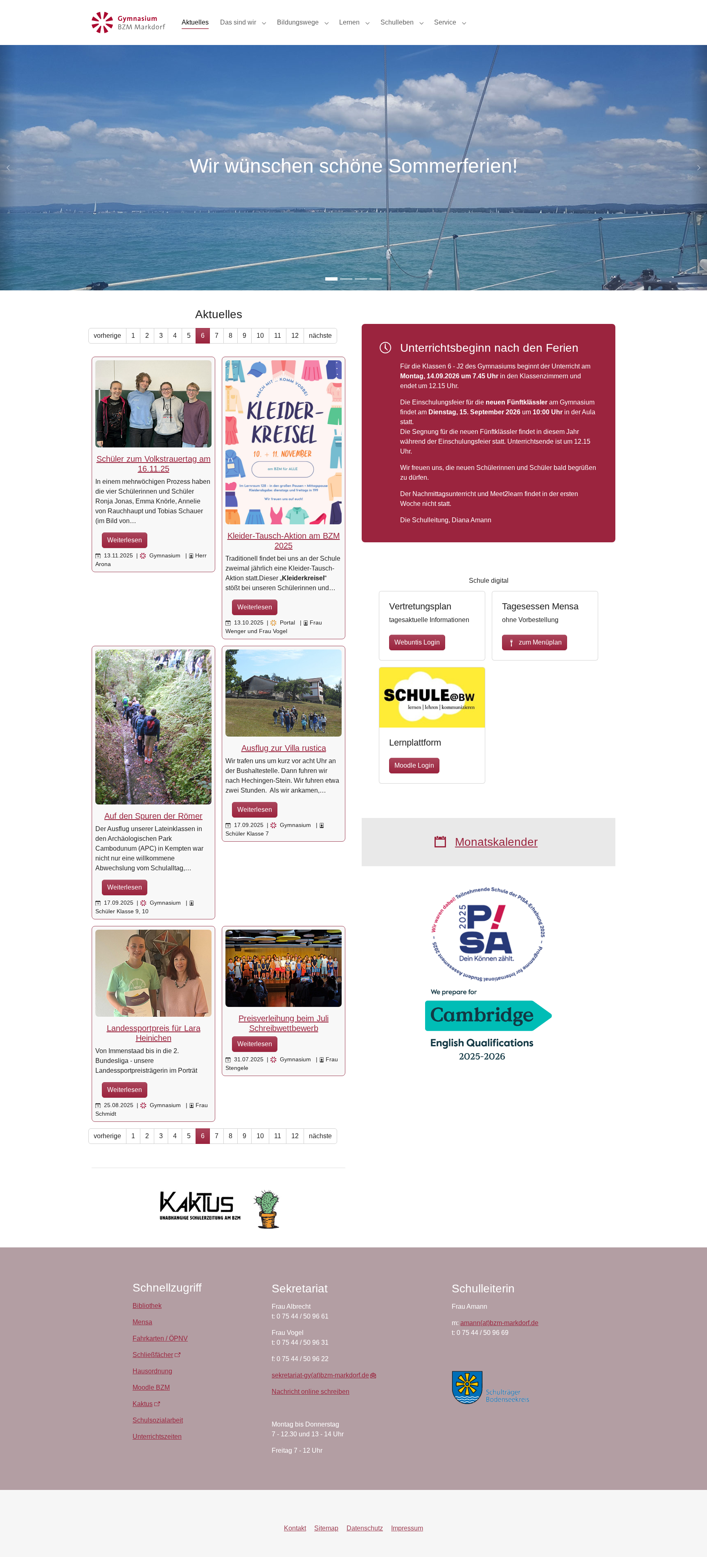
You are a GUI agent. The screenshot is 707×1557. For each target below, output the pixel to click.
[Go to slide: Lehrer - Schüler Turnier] (346, 279)
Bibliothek (147, 1305)
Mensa (142, 1322)
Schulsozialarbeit (158, 1420)
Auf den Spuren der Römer (153, 815)
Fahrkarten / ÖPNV (160, 1338)
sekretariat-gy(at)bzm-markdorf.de (320, 1375)
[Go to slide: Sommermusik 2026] (361, 279)
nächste (320, 335)
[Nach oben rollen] (689, 1539)
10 (260, 335)
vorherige (107, 335)
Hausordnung (152, 1371)
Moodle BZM (151, 1387)
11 (277, 335)
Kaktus (143, 1403)
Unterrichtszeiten (157, 1436)
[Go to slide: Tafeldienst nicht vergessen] (375, 279)
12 (295, 335)
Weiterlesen (124, 540)
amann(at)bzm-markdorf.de (499, 1322)
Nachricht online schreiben (310, 1391)
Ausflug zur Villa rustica (283, 748)
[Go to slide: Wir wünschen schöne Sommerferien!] (331, 279)
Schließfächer (153, 1354)
